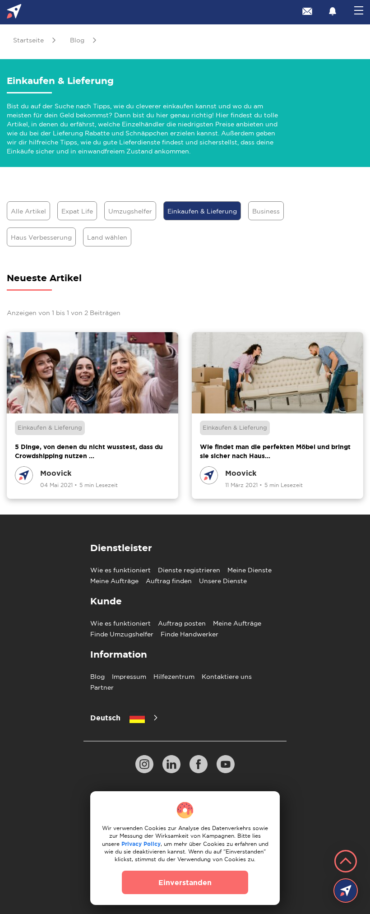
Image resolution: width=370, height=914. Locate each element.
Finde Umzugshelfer (121, 634)
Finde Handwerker (189, 634)
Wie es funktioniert (120, 570)
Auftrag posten (182, 623)
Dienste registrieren (189, 570)
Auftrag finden (169, 581)
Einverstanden (185, 882)
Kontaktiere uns (227, 676)
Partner (102, 687)
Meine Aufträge (114, 581)
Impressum (129, 676)
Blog (97, 676)
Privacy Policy (141, 844)
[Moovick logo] (14, 12)
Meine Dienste (249, 570)
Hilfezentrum (173, 676)
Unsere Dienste (223, 581)
